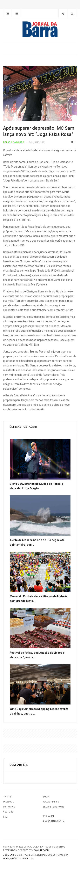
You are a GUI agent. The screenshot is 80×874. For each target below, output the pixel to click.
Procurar (49, 816)
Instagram (9, 806)
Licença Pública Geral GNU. (18, 858)
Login (46, 796)
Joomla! (8, 855)
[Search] (72, 13)
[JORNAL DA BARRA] (40, 29)
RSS (5, 817)
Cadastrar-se (51, 801)
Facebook (8, 801)
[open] (7, 13)
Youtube (8, 812)
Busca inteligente (53, 821)
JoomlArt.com (40, 850)
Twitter (7, 796)
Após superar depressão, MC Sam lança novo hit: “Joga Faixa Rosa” (38, 131)
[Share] (63, 13)
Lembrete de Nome (53, 806)
